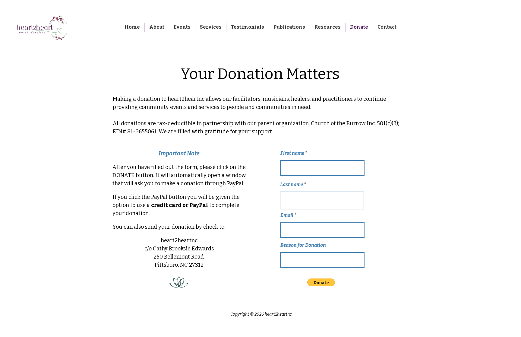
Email (286, 215)
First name (292, 153)
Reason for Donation (303, 245)
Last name (291, 184)
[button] (321, 282)
